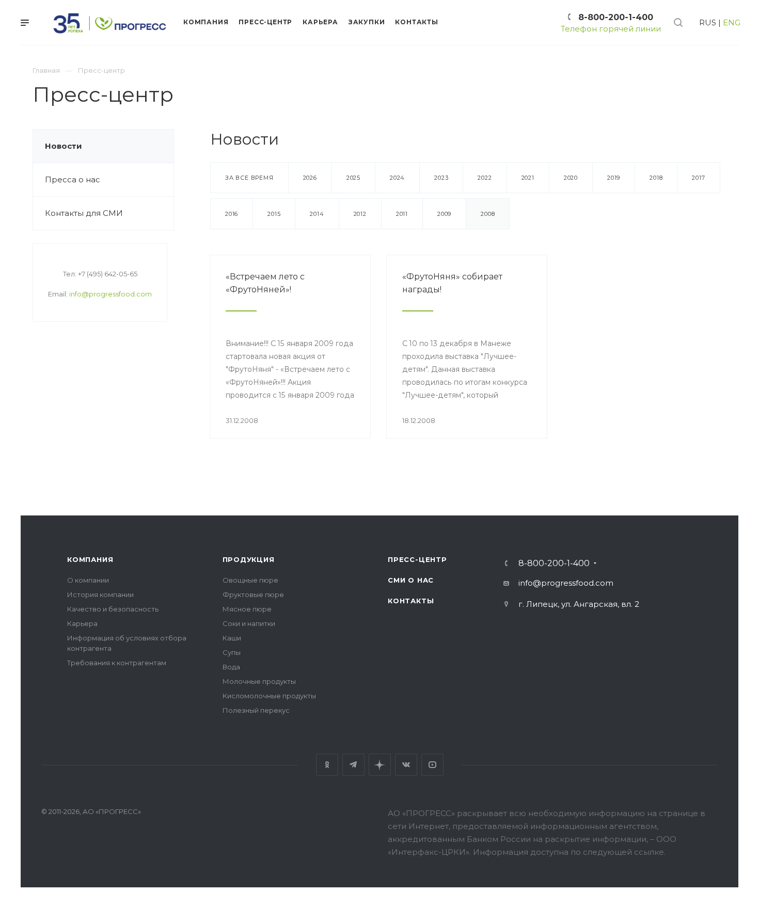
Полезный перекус (256, 710)
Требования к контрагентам (116, 663)
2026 (310, 177)
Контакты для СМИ (84, 213)
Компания (90, 559)
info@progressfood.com (110, 294)
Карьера (82, 623)
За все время (249, 177)
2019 (613, 177)
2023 (441, 177)
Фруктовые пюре (253, 594)
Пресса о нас (72, 179)
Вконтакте (406, 765)
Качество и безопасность (113, 609)
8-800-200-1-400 (615, 17)
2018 (656, 177)
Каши (232, 638)
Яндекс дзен (380, 765)
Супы (232, 652)
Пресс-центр (417, 559)
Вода (231, 667)
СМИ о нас (411, 580)
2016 (231, 213)
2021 (527, 177)
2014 (317, 213)
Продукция (249, 559)
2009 (444, 213)
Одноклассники (327, 765)
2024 (397, 177)
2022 (485, 177)
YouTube (432, 765)
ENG (731, 22)
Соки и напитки (249, 623)
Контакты (411, 601)
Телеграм (353, 765)
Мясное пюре (247, 609)
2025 (353, 177)
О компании (88, 580)
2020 (571, 177)
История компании (100, 594)
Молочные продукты (259, 681)
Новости (63, 146)
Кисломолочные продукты (269, 696)
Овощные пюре (250, 580)
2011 (402, 213)
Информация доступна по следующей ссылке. (569, 852)
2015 (273, 213)
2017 (698, 177)
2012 (360, 213)
